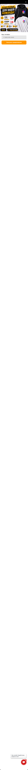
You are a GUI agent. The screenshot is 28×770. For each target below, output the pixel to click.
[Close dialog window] (25, 2)
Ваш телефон (6, 34)
